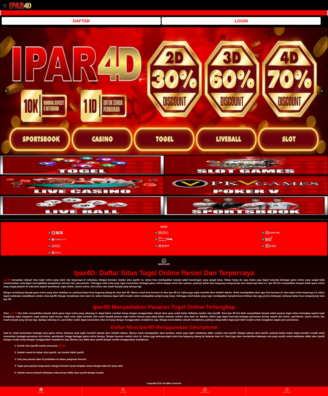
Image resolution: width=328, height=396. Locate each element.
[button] (6, 91)
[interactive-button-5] (82, 205)
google (62, 345)
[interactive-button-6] (246, 205)
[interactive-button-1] (82, 165)
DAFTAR (81, 20)
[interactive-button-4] (246, 185)
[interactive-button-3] (82, 185)
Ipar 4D (13, 313)
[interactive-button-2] (246, 165)
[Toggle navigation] (5, 5)
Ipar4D (6, 280)
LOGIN (241, 20)
